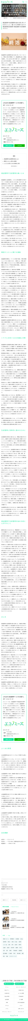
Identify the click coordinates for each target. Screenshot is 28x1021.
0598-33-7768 (9, 142)
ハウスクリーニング (12, 956)
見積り (10, 950)
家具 (4, 956)
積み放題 (18, 953)
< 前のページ (5, 900)
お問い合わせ (8, 145)
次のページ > (23, 900)
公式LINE (19, 145)
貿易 (9, 944)
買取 (22, 953)
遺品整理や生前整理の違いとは (11, 159)
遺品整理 (20, 950)
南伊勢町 (4, 941)
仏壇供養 (17, 938)
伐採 (4, 950)
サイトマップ (21, 1011)
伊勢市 (20, 944)
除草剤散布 (12, 938)
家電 (7, 956)
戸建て (14, 953)
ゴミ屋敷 (10, 953)
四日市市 (12, 947)
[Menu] (25, 1)
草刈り (21, 947)
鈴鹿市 (17, 947)
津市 (12, 944)
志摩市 (20, 941)
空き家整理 (5, 953)
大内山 (21, 938)
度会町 (8, 947)
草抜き (9, 941)
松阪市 (16, 944)
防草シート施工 (14, 941)
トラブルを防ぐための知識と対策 (12, 163)
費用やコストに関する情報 (10, 161)
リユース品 (5, 944)
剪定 (7, 950)
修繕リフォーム (6, 938)
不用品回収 (15, 950)
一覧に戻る (14, 900)
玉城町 (4, 947)
